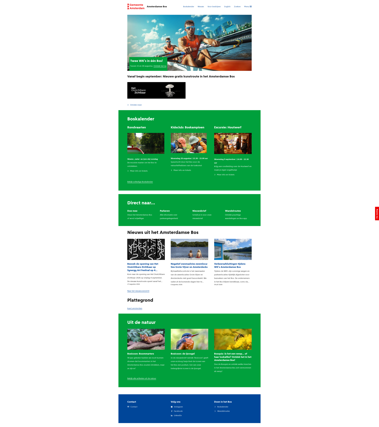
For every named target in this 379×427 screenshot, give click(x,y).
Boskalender (188, 6)
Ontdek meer (136, 105)
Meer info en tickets (139, 171)
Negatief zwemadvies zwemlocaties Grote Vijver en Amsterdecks (189, 265)
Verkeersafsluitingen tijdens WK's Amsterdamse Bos (229, 265)
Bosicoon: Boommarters (140, 353)
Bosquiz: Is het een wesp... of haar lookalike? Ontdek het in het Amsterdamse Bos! (232, 357)
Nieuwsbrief (199, 210)
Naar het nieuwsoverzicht (138, 291)
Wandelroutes (233, 210)
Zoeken (237, 6)
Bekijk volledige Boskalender (140, 181)
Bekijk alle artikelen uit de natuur (141, 378)
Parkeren (165, 210)
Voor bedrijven (214, 6)
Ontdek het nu (160, 66)
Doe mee (132, 210)
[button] (377, 213)
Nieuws (201, 6)
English (227, 6)
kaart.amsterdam (134, 308)
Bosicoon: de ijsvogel (183, 353)
